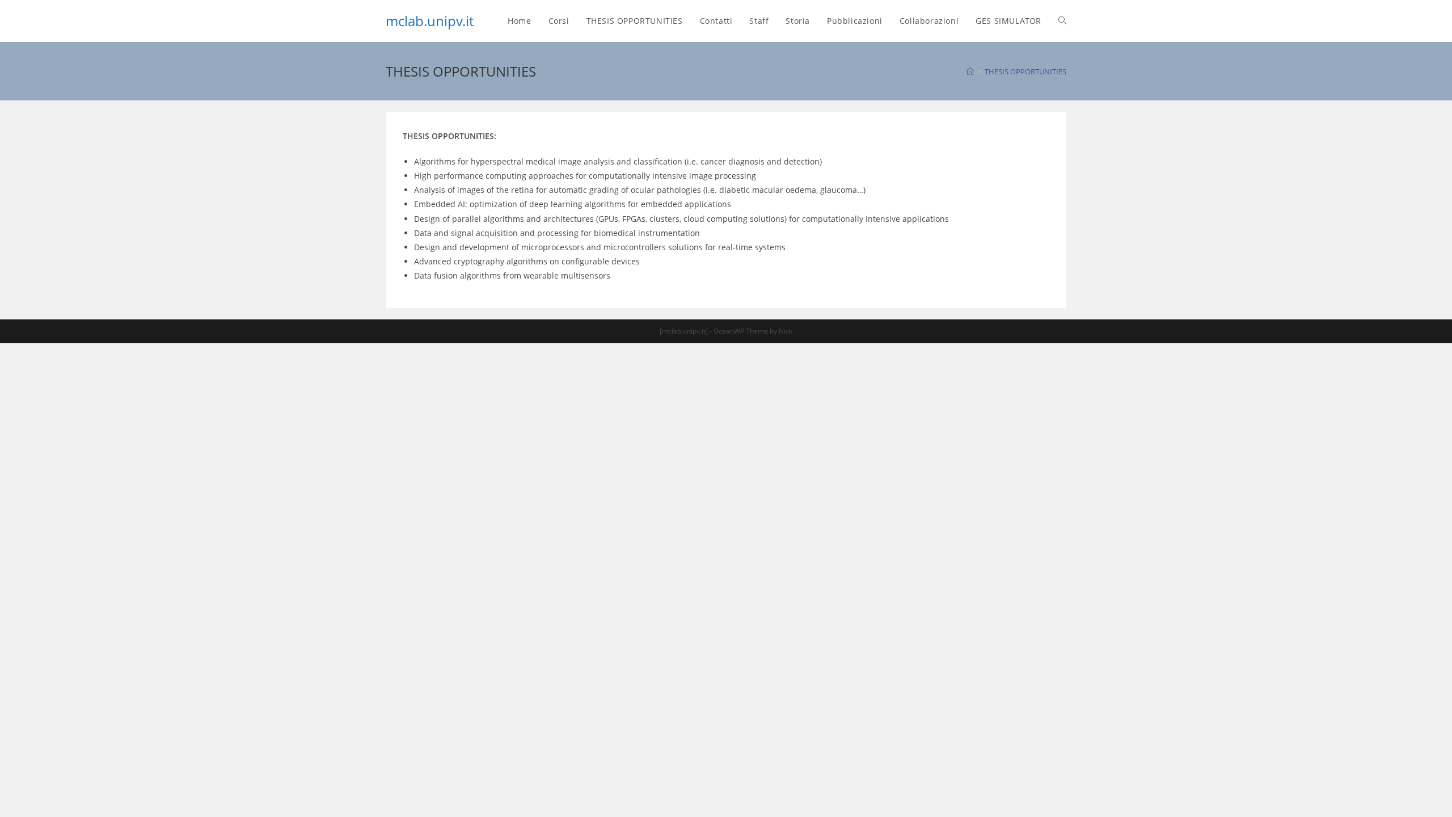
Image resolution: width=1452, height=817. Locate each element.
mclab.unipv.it (430, 20)
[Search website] (1062, 21)
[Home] (970, 71)
